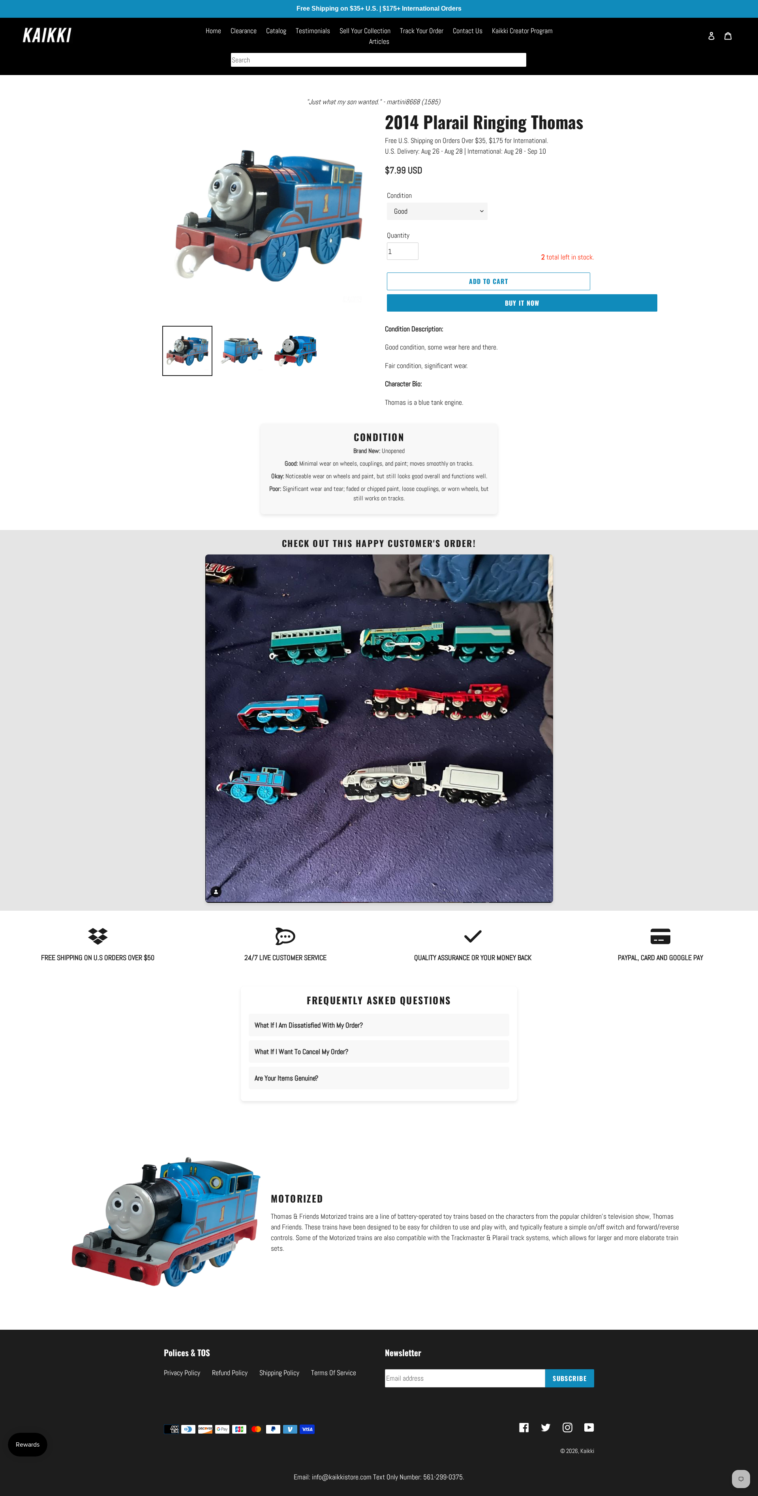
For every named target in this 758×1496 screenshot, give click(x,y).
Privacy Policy (182, 1372)
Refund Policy (230, 1372)
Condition (399, 195)
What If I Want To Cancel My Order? (301, 1051)
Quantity (398, 235)
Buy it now (522, 303)
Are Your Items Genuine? (286, 1078)
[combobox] (378, 60)
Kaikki (587, 1451)
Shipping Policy (279, 1372)
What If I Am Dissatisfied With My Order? (309, 1025)
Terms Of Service (333, 1372)
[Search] (693, 39)
